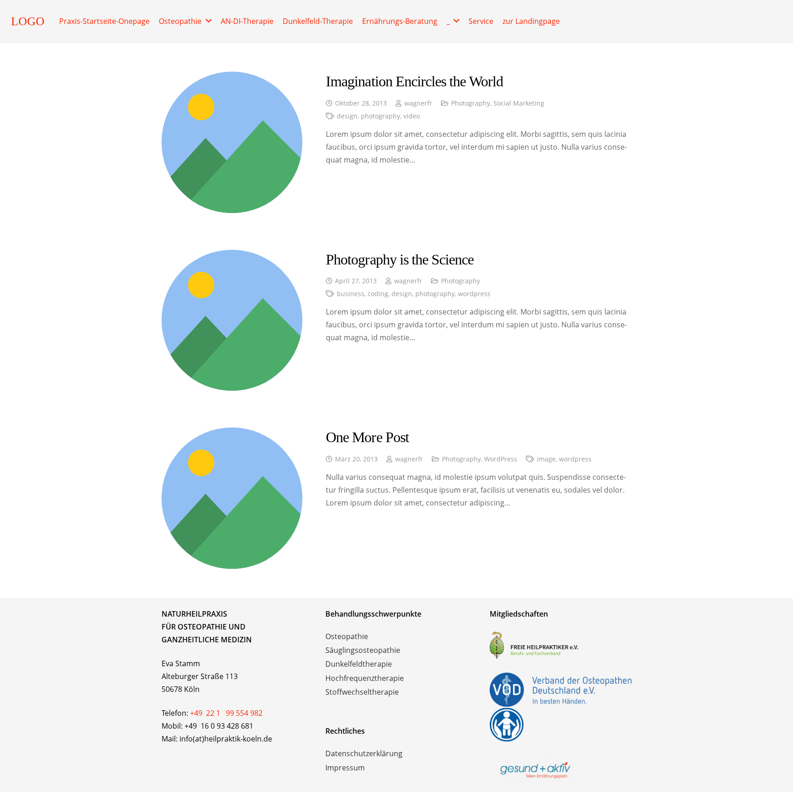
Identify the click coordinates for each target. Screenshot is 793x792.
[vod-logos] (561, 707)
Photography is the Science (400, 259)
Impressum (345, 768)
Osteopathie (346, 636)
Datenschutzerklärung (363, 753)
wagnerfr (418, 103)
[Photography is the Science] (232, 256)
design (347, 116)
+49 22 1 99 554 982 (226, 713)
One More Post (367, 437)
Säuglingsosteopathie (362, 650)
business (350, 293)
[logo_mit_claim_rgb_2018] (561, 769)
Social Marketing (518, 103)
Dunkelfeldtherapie (358, 664)
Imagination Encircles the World (414, 81)
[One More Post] (232, 434)
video (411, 116)
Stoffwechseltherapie (362, 692)
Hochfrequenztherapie (364, 678)
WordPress (500, 459)
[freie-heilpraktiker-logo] (561, 645)
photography (380, 116)
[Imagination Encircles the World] (232, 78)
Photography (470, 103)
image (546, 459)
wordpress (474, 293)
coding (378, 293)
